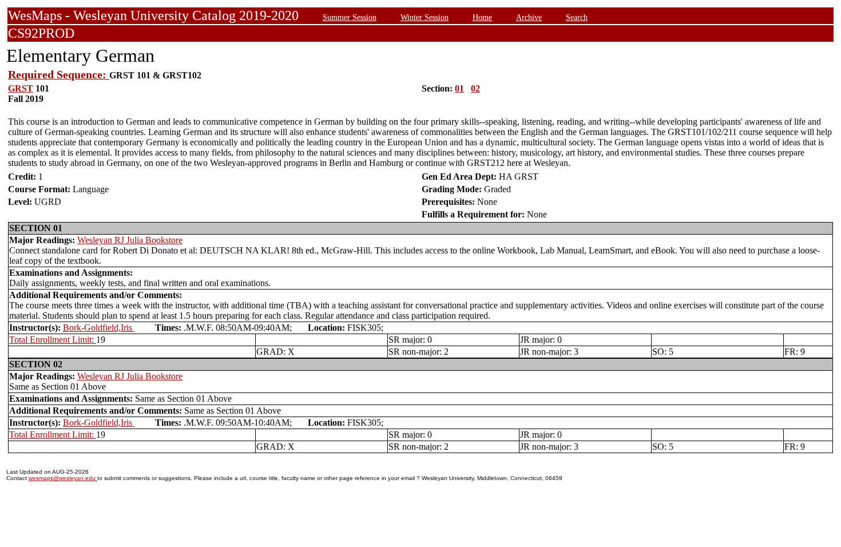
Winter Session (424, 17)
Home (482, 17)
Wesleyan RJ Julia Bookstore (130, 240)
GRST (20, 88)
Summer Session (349, 17)
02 (475, 88)
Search (577, 17)
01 (459, 88)
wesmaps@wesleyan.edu (63, 478)
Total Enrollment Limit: (52, 339)
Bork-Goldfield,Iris (98, 327)
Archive (529, 17)
